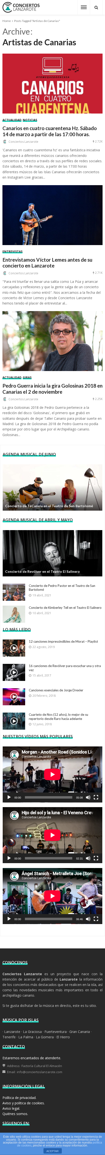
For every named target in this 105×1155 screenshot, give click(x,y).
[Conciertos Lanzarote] (21, 7)
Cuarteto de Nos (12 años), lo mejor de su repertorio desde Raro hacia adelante (58, 717)
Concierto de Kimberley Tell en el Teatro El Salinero (65, 608)
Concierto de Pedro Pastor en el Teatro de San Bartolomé (62, 588)
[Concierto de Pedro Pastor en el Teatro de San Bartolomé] (14, 592)
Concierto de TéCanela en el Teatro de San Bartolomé (49, 506)
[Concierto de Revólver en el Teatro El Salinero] (52, 553)
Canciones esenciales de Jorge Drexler (56, 690)
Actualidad (11, 120)
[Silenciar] (88, 797)
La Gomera (45, 1037)
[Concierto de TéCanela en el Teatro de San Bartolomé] (52, 487)
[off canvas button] (84, 7)
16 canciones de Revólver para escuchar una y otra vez (65, 668)
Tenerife (9, 1037)
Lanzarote (12, 1031)
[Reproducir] (9, 797)
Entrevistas (12, 251)
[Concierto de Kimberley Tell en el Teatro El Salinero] (14, 614)
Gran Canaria (79, 1031)
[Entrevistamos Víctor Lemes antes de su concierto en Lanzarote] (52, 215)
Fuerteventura (55, 1031)
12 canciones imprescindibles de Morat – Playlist (63, 641)
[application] (52, 774)
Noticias (30, 120)
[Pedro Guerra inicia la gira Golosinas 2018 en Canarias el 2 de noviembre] (52, 341)
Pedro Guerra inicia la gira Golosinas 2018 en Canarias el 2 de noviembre (52, 389)
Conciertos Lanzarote (23, 142)
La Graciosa (32, 1031)
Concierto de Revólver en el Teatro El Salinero (42, 571)
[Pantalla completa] (96, 797)
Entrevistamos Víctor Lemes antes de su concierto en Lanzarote (47, 263)
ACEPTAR (52, 1151)
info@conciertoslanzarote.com (39, 1072)
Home (6, 21)
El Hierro (63, 1037)
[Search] (96, 7)
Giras (27, 377)
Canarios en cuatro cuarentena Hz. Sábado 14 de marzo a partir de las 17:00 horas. (49, 131)
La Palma (25, 1037)
